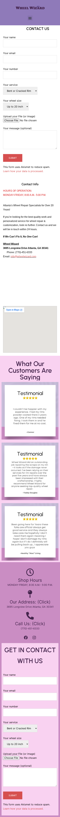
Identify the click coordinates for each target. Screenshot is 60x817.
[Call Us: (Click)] (30, 616)
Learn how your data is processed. (23, 171)
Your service (10, 84)
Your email (9, 53)
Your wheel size (12, 100)
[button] (30, 18)
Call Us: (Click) (30, 623)
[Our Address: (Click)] (30, 594)
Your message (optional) (17, 128)
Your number (10, 69)
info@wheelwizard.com (23, 256)
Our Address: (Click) (30, 602)
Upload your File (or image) (19, 116)
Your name (9, 37)
